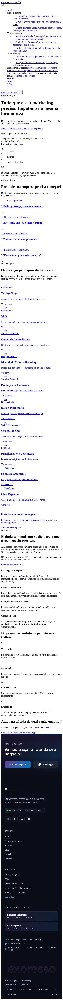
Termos (55, 994)
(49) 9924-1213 (16, 943)
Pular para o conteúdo (11, 2)
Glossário (9, 854)
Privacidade (10, 994)
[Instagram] (8, 819)
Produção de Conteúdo (15, 892)
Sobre (9, 81)
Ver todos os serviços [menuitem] (27, 75)
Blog (9, 83)
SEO (7, 879)
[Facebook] (15, 819)
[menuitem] (37, 29)
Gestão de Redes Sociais (16, 883)
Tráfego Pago (11, 875)
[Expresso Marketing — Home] (11, 5)
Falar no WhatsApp (26, 732)
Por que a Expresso (13, 841)
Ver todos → (11, 897)
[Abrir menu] (20, 92)
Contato (10, 86)
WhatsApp (47, 764)
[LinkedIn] (22, 819)
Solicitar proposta (9, 92)
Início (3, 95)
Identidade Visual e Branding (18, 888)
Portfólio (11, 78)
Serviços (11, 10)
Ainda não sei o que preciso (30, 128)
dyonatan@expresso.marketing (24, 939)
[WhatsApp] (29, 819)
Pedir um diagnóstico (12, 564)
